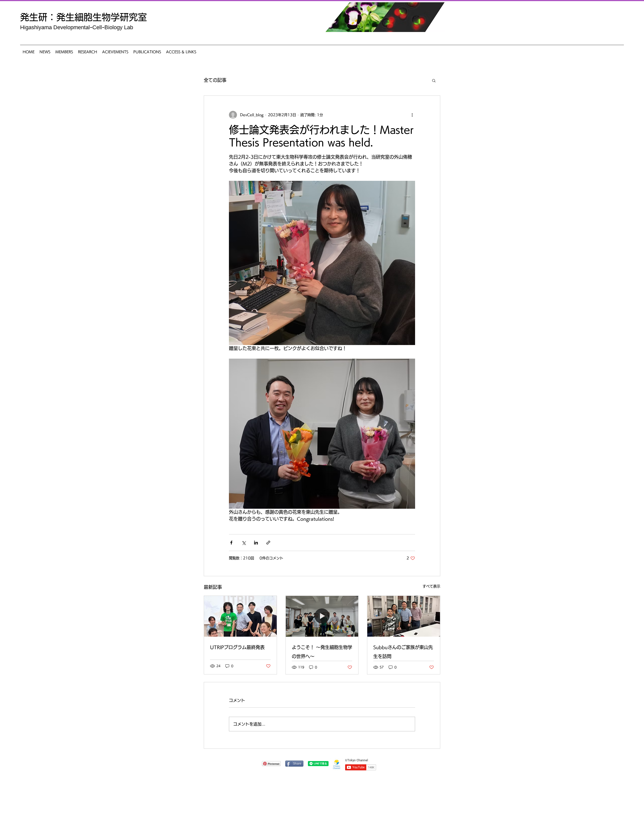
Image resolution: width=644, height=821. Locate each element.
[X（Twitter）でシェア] (243, 542)
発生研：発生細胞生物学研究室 (83, 17)
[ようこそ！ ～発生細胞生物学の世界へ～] (322, 616)
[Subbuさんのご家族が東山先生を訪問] (403, 616)
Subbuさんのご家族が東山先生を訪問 (403, 652)
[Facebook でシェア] (231, 542)
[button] (433, 80)
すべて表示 (431, 586)
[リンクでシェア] (268, 542)
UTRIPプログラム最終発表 (237, 647)
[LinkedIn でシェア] (256, 542)
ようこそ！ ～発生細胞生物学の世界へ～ (322, 652)
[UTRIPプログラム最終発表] (240, 616)
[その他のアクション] (412, 115)
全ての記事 (215, 80)
